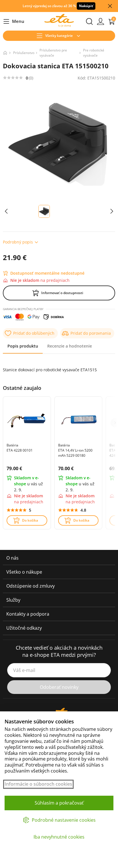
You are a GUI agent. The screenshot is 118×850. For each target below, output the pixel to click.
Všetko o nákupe (24, 572)
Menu (13, 21)
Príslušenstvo (23, 52)
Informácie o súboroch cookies (38, 784)
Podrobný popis (18, 242)
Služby (13, 600)
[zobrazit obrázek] (6, 211)
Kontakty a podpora (27, 614)
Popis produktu (22, 346)
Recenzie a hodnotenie (69, 346)
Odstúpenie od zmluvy (30, 586)
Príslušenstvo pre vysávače (53, 53)
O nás (12, 558)
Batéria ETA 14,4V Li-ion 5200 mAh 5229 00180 (75, 450)
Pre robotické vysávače (93, 53)
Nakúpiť (86, 5)
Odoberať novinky (59, 687)
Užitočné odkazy (24, 628)
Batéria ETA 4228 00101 (20, 448)
